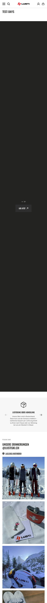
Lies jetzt (22, 208)
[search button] (8, 3)
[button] (39, 415)
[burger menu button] (3, 3)
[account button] (38, 3)
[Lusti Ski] (23, 3)
